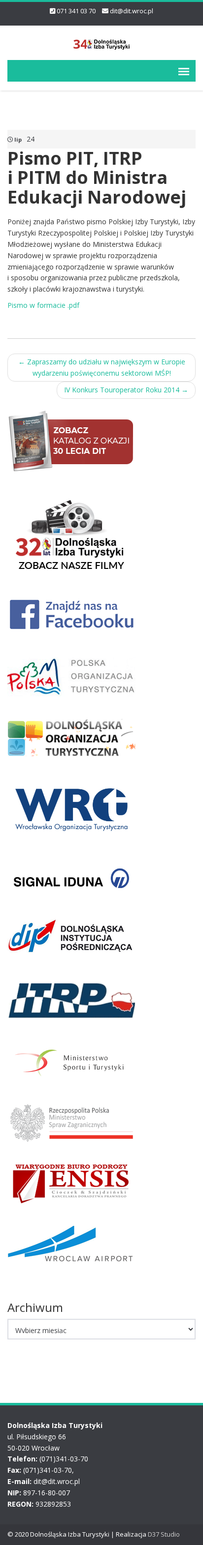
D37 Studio (164, 1534)
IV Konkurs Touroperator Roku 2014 (126, 389)
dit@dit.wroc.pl (131, 10)
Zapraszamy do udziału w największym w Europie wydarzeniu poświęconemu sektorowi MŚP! (101, 367)
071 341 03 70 (76, 10)
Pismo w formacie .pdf (43, 305)
